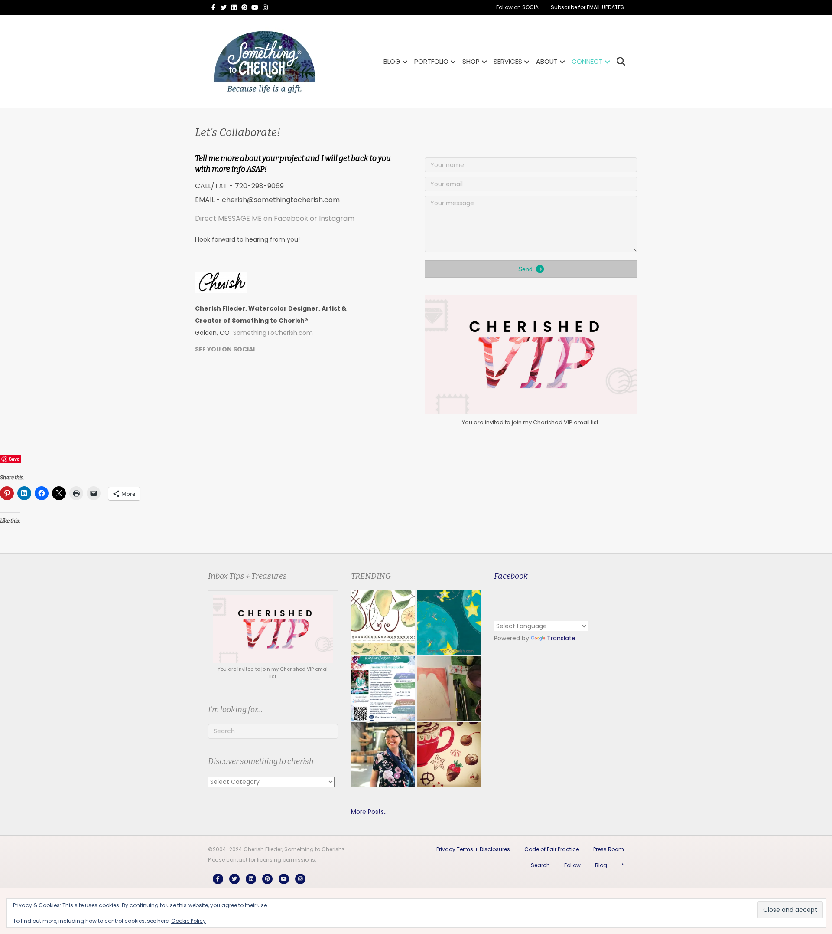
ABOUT (547, 61)
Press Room (608, 849)
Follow (572, 865)
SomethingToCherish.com (273, 332)
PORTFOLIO (431, 61)
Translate (561, 638)
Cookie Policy (188, 920)
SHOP (471, 61)
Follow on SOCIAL (518, 7)
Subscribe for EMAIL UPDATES (587, 7)
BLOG (392, 61)
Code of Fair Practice (551, 849)
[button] (531, 269)
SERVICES (508, 61)
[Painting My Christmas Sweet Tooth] (449, 754)
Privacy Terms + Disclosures (473, 849)
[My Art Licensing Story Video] (449, 622)
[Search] (618, 62)
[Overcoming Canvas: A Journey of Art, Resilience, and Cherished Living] (383, 754)
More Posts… (369, 811)
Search (540, 865)
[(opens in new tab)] (531, 354)
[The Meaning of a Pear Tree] (383, 622)
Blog (601, 865)
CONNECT (587, 61)
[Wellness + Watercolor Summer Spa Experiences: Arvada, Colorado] (383, 688)
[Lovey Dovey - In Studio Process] (449, 688)
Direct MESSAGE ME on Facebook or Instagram (274, 218)
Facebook (511, 576)
